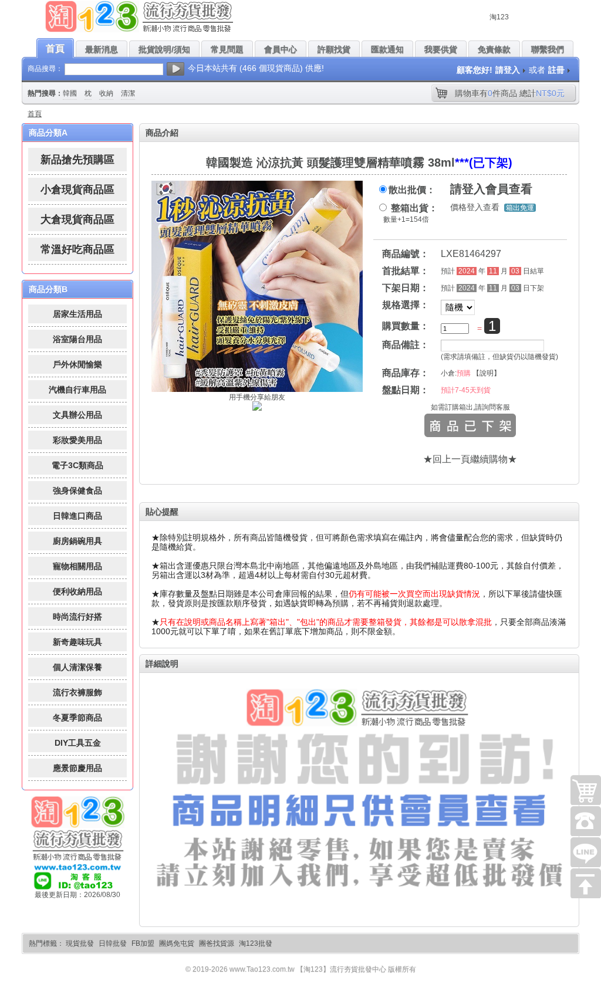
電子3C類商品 (77, 465)
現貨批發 (80, 943)
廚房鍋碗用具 (77, 541)
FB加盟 (142, 943)
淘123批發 (255, 943)
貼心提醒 (162, 511)
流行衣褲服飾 (77, 692)
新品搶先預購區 (77, 159)
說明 (487, 373)
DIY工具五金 (78, 742)
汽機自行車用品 (77, 389)
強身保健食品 (77, 490)
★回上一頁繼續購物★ (470, 459)
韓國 (70, 93)
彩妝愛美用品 (77, 440)
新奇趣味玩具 (77, 642)
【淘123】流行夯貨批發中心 (341, 969)
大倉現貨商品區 (77, 219)
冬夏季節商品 (77, 717)
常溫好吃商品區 (77, 249)
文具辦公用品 (77, 415)
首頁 (35, 114)
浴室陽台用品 (77, 339)
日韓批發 (113, 943)
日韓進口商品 (77, 515)
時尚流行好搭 (77, 616)
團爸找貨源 (216, 943)
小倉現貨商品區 (77, 189)
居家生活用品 (77, 314)
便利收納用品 (77, 591)
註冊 (556, 70)
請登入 (507, 70)
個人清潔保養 (77, 667)
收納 (106, 93)
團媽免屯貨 (176, 943)
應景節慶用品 (77, 768)
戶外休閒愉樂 (77, 364)
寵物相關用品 (77, 566)
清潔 (128, 93)
